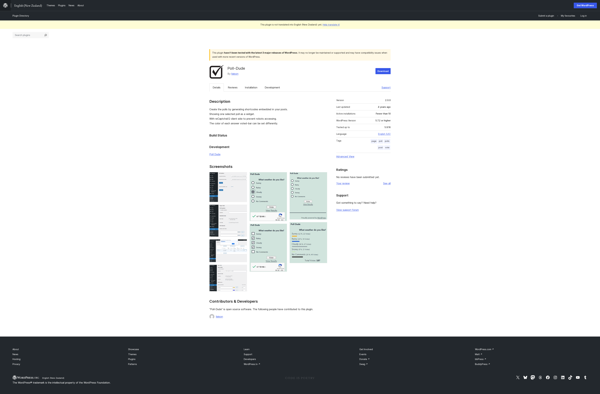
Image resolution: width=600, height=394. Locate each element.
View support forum (347, 209)
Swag (363, 364)
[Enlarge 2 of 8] (242, 208)
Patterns (132, 364)
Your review (343, 183)
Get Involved (366, 349)
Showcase (133, 349)
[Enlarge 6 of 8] (282, 227)
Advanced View (345, 156)
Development (272, 87)
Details (216, 87)
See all (387, 183)
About (15, 349)
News (15, 354)
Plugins (131, 359)
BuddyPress (482, 364)
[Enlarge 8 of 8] (323, 226)
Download (383, 71)
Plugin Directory (20, 15)
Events (362, 354)
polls (387, 141)
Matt (478, 354)
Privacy (16, 364)
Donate (364, 359)
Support (386, 87)
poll (380, 141)
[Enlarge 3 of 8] (242, 243)
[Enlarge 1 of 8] (242, 176)
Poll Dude (214, 154)
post (380, 147)
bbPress (480, 359)
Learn (247, 349)
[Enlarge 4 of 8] (242, 268)
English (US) (384, 134)
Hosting (16, 359)
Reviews (233, 87)
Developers (250, 359)
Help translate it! (331, 24)
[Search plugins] (45, 35)
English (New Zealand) (53, 378)
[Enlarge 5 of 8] (282, 176)
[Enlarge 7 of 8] (323, 176)
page (374, 141)
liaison (234, 73)
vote (387, 147)
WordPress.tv (252, 364)
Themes (132, 354)
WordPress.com (484, 349)
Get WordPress (585, 5)
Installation (251, 87)
